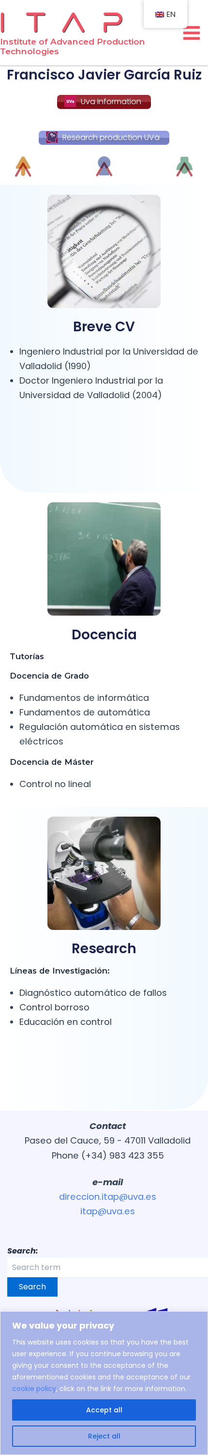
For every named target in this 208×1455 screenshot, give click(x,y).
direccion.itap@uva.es (107, 1197)
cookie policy (34, 1388)
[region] (104, 1383)
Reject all (104, 1436)
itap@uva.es (107, 1211)
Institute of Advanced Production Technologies (72, 46)
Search (32, 1286)
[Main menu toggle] (192, 32)
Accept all (104, 1410)
